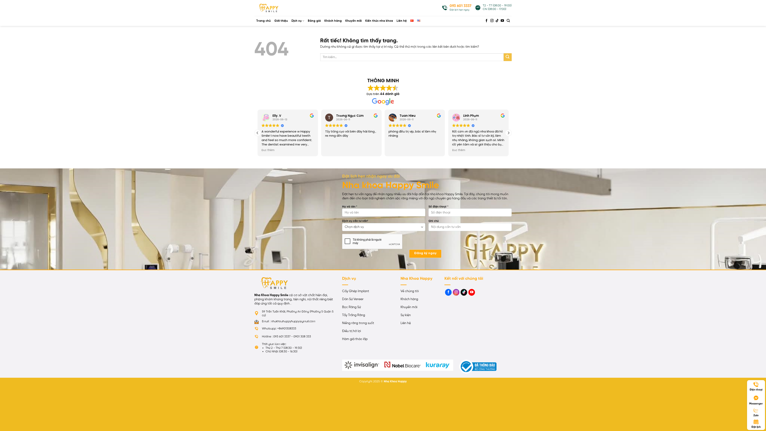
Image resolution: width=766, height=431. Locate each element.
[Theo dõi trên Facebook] (486, 21)
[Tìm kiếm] (508, 21)
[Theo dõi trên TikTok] (497, 21)
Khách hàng (333, 21)
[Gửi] (508, 57)
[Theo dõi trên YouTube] (502, 21)
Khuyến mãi (353, 21)
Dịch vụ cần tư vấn (355, 221)
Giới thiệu (281, 21)
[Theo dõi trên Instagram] (492, 21)
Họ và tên (349, 206)
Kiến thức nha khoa (379, 21)
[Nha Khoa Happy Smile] (274, 8)
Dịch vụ (296, 21)
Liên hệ (402, 21)
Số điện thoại (438, 206)
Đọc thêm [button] (268, 150)
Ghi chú (433, 221)
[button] (508, 133)
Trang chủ (263, 21)
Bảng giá (314, 21)
